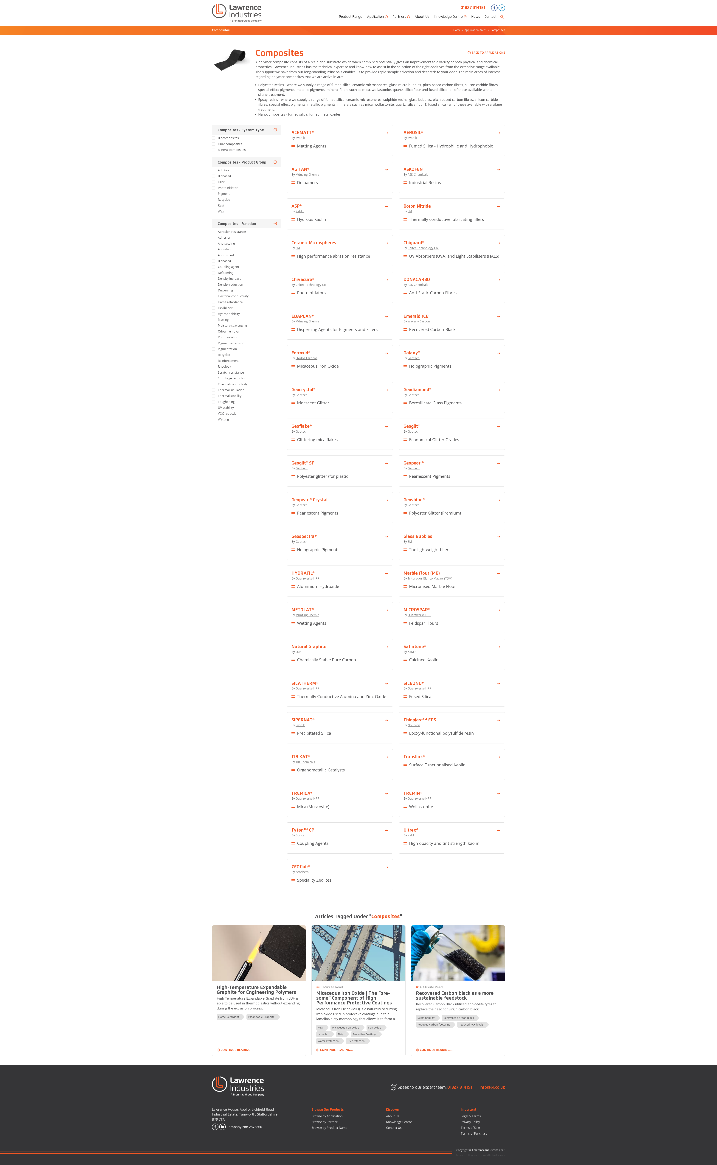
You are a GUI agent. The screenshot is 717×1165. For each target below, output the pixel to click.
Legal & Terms (471, 1116)
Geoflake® (301, 426)
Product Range (350, 16)
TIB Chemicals (305, 762)
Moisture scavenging (232, 325)
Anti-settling (226, 243)
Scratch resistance (231, 372)
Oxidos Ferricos (306, 358)
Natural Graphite (308, 646)
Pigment (224, 194)
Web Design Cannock (494, 1155)
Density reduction (230, 284)
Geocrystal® (303, 389)
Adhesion (224, 237)
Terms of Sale (470, 1128)
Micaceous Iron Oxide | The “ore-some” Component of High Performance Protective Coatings (354, 997)
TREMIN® (412, 793)
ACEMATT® (302, 132)
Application (376, 16)
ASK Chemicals (418, 175)
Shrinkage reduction (232, 378)
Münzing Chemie (307, 175)
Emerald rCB (416, 316)
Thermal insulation (231, 390)
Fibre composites (230, 144)
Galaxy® (411, 352)
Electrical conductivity (233, 296)
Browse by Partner (324, 1122)
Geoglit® (411, 426)
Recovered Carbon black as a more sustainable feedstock (455, 995)
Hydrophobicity (229, 314)
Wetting (223, 419)
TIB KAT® (300, 756)
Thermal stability (229, 396)
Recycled (224, 200)
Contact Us (394, 1128)
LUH (299, 652)
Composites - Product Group (242, 162)
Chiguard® (413, 242)
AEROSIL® (413, 132)
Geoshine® (414, 499)
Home (457, 30)
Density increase (229, 279)
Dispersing (225, 290)
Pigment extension (231, 343)
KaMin (300, 211)
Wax (221, 211)
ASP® (296, 206)
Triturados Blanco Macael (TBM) (430, 578)
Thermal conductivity (233, 384)
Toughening (226, 402)
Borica (300, 835)
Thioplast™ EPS (419, 719)
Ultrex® (410, 829)
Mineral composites (232, 150)
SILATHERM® (304, 683)
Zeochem (302, 872)
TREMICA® (302, 793)
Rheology (224, 366)
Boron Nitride (417, 206)
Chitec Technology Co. (423, 248)
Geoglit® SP (302, 462)
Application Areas (476, 30)
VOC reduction (228, 413)
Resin (222, 205)
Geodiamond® (417, 389)
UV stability (226, 408)
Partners (399, 16)
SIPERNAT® (303, 719)
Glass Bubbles (417, 536)
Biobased (224, 176)
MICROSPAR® (416, 609)
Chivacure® (302, 279)
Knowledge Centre (449, 16)
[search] (502, 16)
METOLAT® (302, 609)
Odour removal (228, 331)
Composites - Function (237, 223)
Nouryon (414, 725)
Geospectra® (304, 536)
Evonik (300, 138)
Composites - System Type (241, 130)
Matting (223, 320)
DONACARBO (416, 279)
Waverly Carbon (419, 321)
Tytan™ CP (302, 829)
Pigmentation (227, 349)
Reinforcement (228, 361)
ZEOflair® (300, 866)
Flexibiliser (225, 308)
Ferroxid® (301, 352)
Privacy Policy (470, 1122)
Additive (223, 170)
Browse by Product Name (329, 1128)
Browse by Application (327, 1116)
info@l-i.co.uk (492, 1087)
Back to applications (488, 52)
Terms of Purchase (474, 1133)
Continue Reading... (237, 1050)
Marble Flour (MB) (421, 573)
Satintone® (414, 646)
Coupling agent (228, 267)
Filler (221, 182)
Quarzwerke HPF (307, 578)
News (475, 16)
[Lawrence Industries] (237, 13)
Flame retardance (230, 302)
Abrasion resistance (232, 232)
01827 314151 (473, 7)
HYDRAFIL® (303, 573)
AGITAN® (300, 169)
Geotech (414, 358)
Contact (490, 16)
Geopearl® (413, 462)
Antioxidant (226, 255)
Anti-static (225, 249)
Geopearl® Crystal (309, 499)
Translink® (414, 756)
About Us (422, 16)
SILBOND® (413, 683)
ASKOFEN (413, 169)
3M (410, 211)
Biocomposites (228, 138)
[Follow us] (494, 7)
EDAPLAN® (302, 316)
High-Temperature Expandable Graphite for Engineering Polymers (256, 989)
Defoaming (225, 273)
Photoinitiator (228, 188)
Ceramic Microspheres (313, 242)
